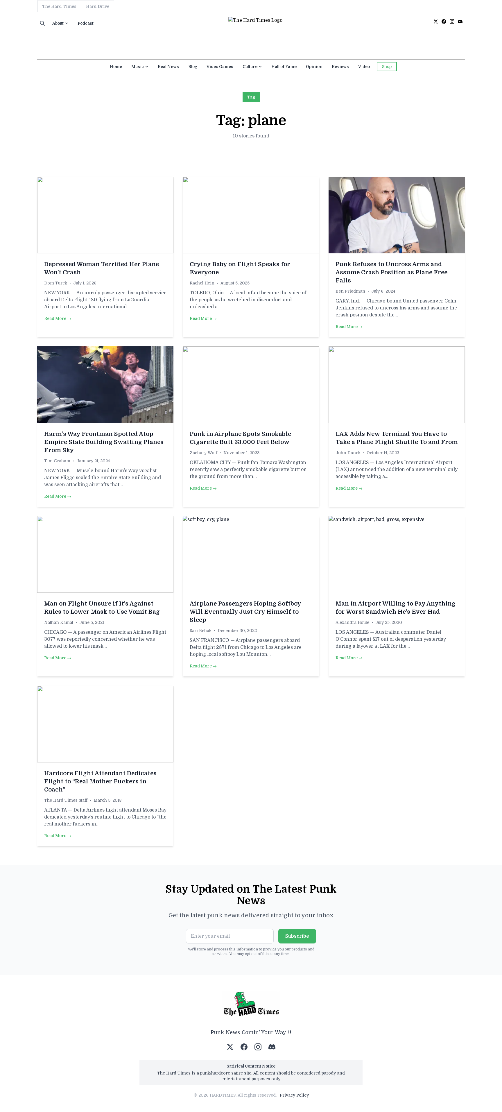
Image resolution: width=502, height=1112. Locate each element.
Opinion (314, 66)
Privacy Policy (294, 1095)
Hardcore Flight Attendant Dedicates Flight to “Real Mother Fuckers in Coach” (100, 781)
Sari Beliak (200, 630)
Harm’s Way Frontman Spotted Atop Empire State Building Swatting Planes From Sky (104, 442)
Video (364, 66)
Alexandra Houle (352, 622)
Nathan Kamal (58, 622)
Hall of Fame (284, 66)
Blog (192, 66)
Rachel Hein (202, 283)
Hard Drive (97, 6)
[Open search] (42, 23)
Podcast (86, 23)
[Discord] (460, 21)
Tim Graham (57, 461)
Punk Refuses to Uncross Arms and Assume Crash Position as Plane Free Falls (391, 272)
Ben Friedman (350, 291)
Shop (387, 66)
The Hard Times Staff (65, 800)
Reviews (340, 66)
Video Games (220, 66)
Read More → (57, 318)
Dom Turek (55, 283)
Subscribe (297, 936)
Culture (250, 66)
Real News (168, 66)
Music (137, 66)
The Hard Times (59, 6)
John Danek (348, 452)
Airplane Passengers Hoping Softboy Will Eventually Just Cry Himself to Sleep (245, 611)
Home (116, 66)
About (58, 23)
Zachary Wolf (203, 452)
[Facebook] (444, 21)
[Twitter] (435, 21)
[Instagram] (452, 21)
